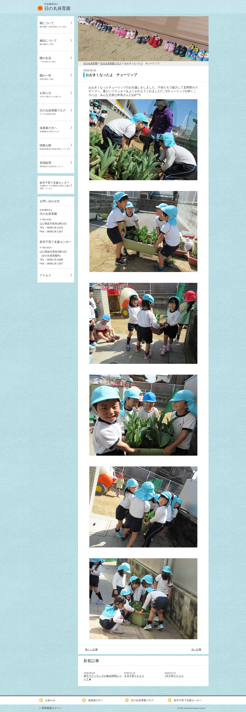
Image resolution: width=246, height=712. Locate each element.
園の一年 (47, 77)
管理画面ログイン (52, 708)
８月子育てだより (134, 675)
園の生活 (48, 60)
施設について (48, 42)
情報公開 (55, 147)
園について (53, 25)
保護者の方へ (49, 129)
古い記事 (196, 649)
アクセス (45, 275)
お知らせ (50, 94)
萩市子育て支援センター (55, 185)
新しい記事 (91, 649)
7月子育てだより (174, 675)
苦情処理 (51, 164)
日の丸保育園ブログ (53, 112)
